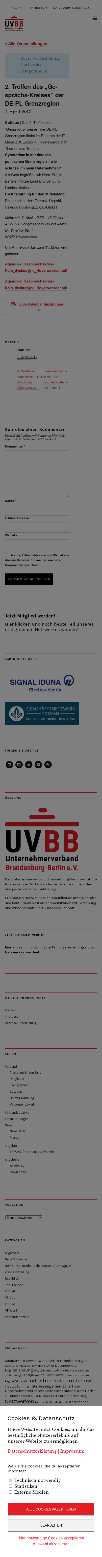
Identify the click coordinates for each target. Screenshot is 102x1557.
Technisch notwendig (37, 1480)
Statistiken (25, 1486)
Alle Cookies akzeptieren (51, 1509)
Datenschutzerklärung (32, 1451)
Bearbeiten (51, 1525)
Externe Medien (31, 1492)
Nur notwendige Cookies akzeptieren (51, 1538)
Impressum (72, 1451)
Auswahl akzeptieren (51, 1544)
